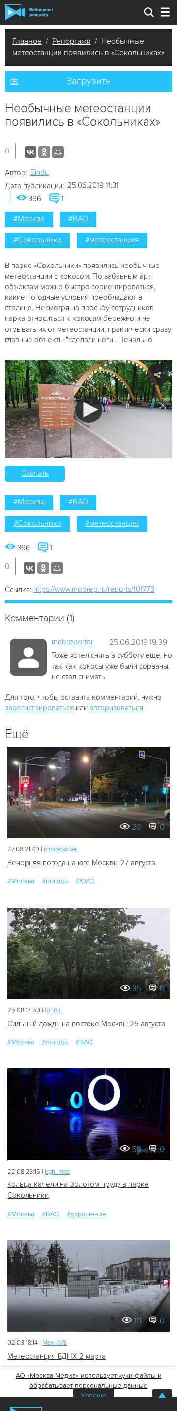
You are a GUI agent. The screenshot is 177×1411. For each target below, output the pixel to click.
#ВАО (78, 219)
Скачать (35, 473)
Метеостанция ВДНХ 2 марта (56, 1356)
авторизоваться (116, 707)
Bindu (39, 172)
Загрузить (88, 81)
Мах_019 (54, 1343)
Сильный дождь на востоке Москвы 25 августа (86, 1023)
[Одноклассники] (44, 152)
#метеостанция (112, 240)
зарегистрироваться (39, 707)
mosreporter (60, 849)
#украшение (86, 1214)
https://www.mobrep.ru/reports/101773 (93, 589)
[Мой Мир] (58, 152)
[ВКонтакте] (30, 152)
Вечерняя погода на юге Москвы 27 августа (81, 862)
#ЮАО (85, 881)
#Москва (29, 219)
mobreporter (72, 641)
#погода (55, 881)
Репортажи (71, 41)
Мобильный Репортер (29, 12)
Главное (27, 41)
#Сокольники (37, 240)
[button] (88, 409)
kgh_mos (57, 1172)
